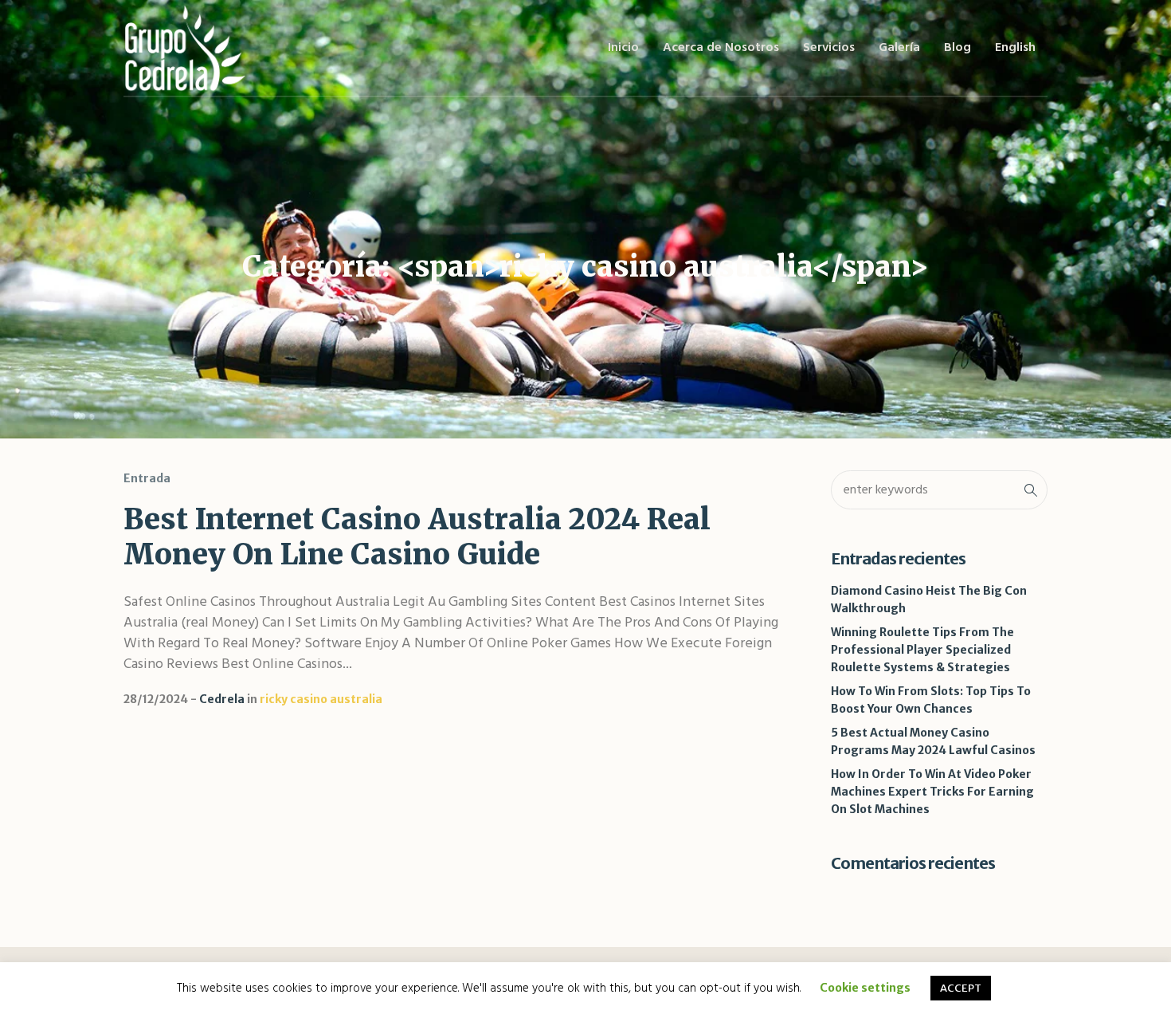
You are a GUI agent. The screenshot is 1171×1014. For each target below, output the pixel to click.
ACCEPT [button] (960, 988)
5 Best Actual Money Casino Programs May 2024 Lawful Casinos (933, 741)
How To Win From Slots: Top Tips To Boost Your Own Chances (931, 700)
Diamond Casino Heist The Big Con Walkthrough (929, 599)
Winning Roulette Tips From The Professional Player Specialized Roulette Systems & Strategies (922, 649)
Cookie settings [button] (865, 988)
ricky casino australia (321, 699)
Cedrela (222, 699)
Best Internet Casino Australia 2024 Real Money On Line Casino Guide (417, 536)
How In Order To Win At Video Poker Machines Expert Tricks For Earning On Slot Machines (932, 791)
